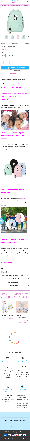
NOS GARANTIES (14, 285)
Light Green (10, 55)
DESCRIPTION (13, 74)
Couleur (3, 52)
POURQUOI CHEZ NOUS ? (14, 282)
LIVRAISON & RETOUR (13, 278)
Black (3, 55)
